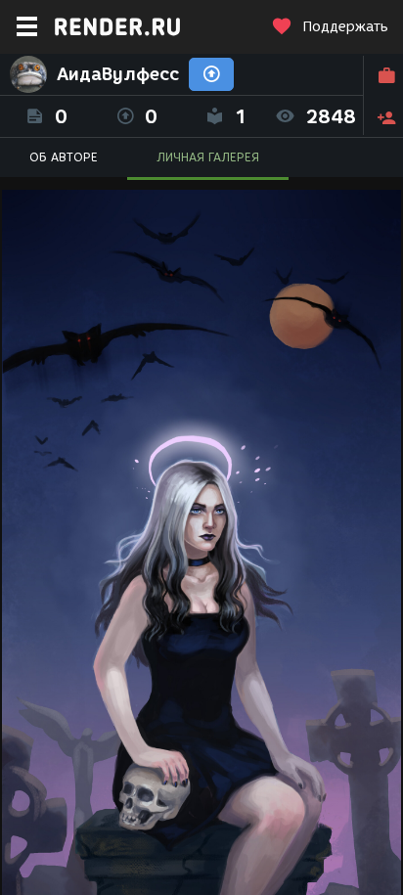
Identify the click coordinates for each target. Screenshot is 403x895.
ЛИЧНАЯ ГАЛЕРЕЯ (208, 157)
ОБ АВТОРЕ (63, 157)
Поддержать (345, 27)
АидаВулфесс (118, 74)
